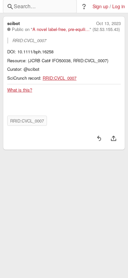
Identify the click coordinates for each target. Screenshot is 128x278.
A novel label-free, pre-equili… (61, 29)
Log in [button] (118, 6)
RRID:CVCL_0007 (59, 78)
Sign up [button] (100, 6)
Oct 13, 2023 (108, 23)
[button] (84, 6)
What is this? (19, 90)
